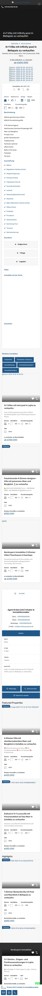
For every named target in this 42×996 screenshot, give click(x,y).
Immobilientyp (9, 365)
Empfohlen (8, 359)
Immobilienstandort (26, 365)
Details (21, 633)
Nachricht (7, 666)
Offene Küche (11, 207)
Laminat (9, 190)
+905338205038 (23, 617)
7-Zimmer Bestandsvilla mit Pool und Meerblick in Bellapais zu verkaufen (19, 895)
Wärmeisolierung (12, 232)
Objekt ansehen (21, 396)
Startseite (14, 43)
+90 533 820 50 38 (10, 7)
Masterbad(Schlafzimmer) (16, 194)
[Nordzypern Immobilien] (21, 2)
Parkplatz (10, 211)
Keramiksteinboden (13, 186)
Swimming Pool (12, 224)
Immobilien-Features (24, 359)
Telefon (6, 657)
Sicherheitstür (12, 220)
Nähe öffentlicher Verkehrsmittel (18, 203)
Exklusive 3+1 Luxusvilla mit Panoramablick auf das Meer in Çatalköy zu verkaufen (18, 816)
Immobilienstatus (10, 370)
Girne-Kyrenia (26, 43)
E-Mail (6, 648)
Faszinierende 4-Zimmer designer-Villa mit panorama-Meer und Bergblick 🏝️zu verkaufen (20, 481)
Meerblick (10, 199)
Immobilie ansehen (21, 729)
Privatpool (10, 215)
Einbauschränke (12, 178)
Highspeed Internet (13, 182)
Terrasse (10, 228)
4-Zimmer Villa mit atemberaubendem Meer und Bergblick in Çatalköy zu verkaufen (20, 741)
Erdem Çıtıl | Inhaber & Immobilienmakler (23, 987)
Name (6, 639)
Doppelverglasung (13, 174)
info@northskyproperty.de (23, 626)
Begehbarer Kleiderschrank (16, 169)
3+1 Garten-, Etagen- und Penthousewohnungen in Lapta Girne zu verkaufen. (18, 962)
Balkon (9, 165)
